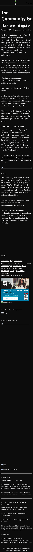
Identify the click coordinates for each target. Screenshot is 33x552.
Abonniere (16, 220)
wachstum (5, 271)
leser (24, 266)
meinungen (5, 268)
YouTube (7, 98)
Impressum (9, 550)
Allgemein (17, 30)
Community (18, 261)
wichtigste (14, 271)
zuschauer (5, 273)
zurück (3, 255)
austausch (5, 261)
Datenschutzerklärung (20, 550)
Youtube (21, 271)
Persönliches (26, 30)
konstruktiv (17, 266)
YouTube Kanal (13, 185)
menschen (14, 268)
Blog (11, 261)
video (21, 268)
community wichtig (8, 263)
